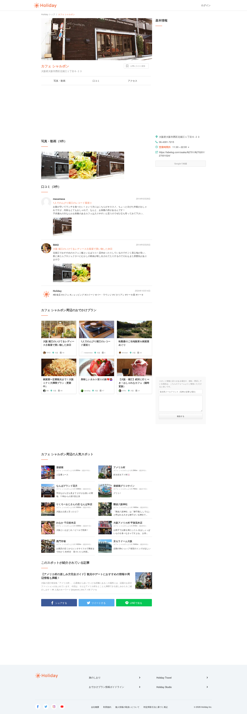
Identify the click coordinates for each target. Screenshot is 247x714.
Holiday (45, 5)
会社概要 (95, 706)
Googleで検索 (180, 163)
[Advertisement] (96, 112)
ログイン (206, 5)
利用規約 (107, 706)
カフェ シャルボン (55, 65)
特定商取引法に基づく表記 (155, 706)
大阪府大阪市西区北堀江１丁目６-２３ (179, 136)
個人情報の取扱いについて (127, 706)
